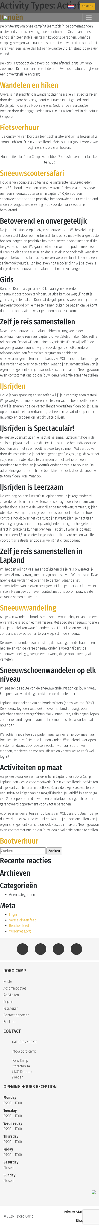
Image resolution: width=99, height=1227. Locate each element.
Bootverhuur (19, 841)
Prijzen (8, 1001)
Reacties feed (19, 925)
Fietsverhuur (19, 127)
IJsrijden (13, 386)
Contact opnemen (16, 1015)
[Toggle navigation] (88, 17)
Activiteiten (11, 995)
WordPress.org (20, 931)
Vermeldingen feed (22, 920)
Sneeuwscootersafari (32, 173)
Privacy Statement (78, 1212)
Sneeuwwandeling (28, 608)
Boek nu (87, 6)
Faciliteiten (10, 1008)
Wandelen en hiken (29, 85)
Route (7, 981)
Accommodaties (14, 988)
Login (13, 914)
